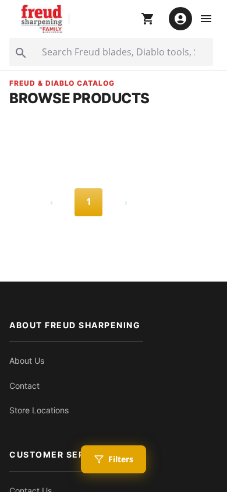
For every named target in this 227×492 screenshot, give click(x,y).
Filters (120, 459)
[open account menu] (180, 18)
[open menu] (206, 18)
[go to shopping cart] (147, 18)
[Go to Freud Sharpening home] (47, 19)
